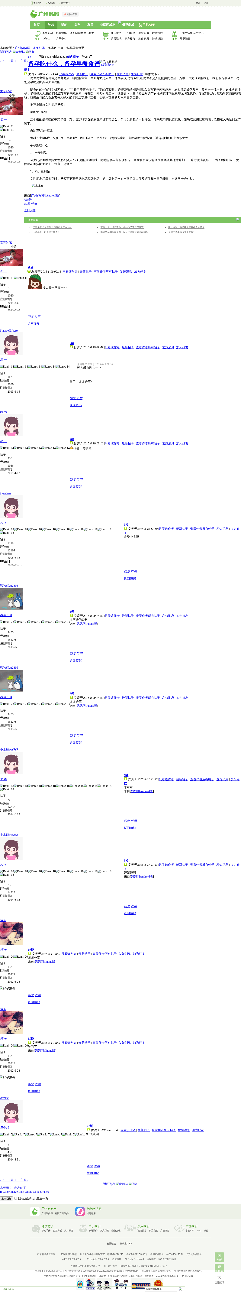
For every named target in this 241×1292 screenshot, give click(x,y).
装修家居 (143, 38)
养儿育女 (89, 32)
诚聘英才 (141, 1230)
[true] (180, 1289)
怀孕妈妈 (61, 32)
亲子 (37, 38)
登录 (198, 3)
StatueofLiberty (9, 330)
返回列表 (6, 52)
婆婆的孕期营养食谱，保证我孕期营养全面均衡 (124, 232)
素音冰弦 (6, 91)
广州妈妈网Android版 (45, 195)
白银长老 (6, 615)
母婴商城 (128, 24)
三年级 (4, 1127)
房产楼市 (130, 38)
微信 (206, 1230)
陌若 (3, 920)
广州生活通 (185, 32)
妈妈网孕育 (94, 1208)
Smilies (44, 1191)
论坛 (51, 24)
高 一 (3, 359)
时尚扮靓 (157, 32)
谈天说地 (116, 38)
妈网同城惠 (107, 24)
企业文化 (115, 1230)
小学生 (46, 38)
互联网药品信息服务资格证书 (85, 1266)
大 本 (3, 522)
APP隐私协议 (187, 1275)
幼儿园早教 (75, 32)
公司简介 (93, 1230)
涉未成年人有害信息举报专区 (156, 1271)
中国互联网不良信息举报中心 (189, 1271)
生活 (105, 38)
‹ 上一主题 (7, 61)
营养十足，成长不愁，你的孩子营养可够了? (122, 227)
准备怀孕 (47, 32)
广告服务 (164, 1230)
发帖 (219, 1259)
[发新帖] (19, 52)
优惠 (174, 38)
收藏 (28, 199)
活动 (64, 24)
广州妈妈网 (22, 48)
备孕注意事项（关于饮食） (181, 232)
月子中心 (61, 38)
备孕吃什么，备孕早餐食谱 (64, 63)
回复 (27, 203)
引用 (34, 203)
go (29, 56)
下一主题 (21, 61)
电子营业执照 (110, 1266)
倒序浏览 (73, 56)
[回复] (30, 52)
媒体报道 (68, 1230)
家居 (90, 24)
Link (21, 1191)
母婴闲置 (185, 38)
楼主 (27, 69)
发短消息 (123, 74)
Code (36, 1191)
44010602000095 (71, 1259)
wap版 (51, 3)
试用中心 (198, 32)
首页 (37, 24)
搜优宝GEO (126, 1243)
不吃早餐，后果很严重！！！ (47, 232)
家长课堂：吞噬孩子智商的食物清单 (186, 227)
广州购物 (130, 32)
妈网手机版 (8, 1289)
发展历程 (104, 1230)
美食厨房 (143, 32)
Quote (28, 1191)
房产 (77, 24)
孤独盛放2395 (9, 585)
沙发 (30, 267)
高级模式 (6, 1188)
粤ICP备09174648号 (136, 1254)
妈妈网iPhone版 (87, 623)
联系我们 (153, 1230)
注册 (206, 3)
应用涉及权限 (171, 1275)
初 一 (3, 119)
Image (14, 1191)
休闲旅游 (116, 32)
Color (6, 1191)
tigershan (5, 493)
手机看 (219, 1271)
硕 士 (3, 949)
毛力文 (4, 1098)
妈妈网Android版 (142, 791)
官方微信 (65, 3)
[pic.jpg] (37, 185)
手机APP (37, 3)
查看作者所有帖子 (102, 74)
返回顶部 (30, 210)
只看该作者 (66, 74)
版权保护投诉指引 (167, 1259)
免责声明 (57, 1230)
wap (199, 1230)
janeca (4, 412)
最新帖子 (82, 74)
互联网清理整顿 (69, 1254)
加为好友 (137, 74)
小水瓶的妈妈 (9, 749)
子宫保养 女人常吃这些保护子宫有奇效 (52, 227)
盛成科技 (116, 1259)
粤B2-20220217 (115, 1254)
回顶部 (219, 1282)
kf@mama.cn (131, 1271)
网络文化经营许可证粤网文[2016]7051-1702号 (144, 1266)
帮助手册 (45, 1230)
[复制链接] (108, 64)
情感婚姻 (157, 38)
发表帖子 (20, 1188)
